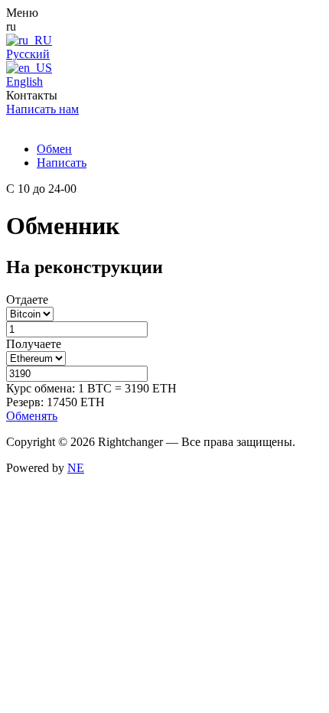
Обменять (31, 415)
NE (75, 467)
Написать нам (42, 109)
